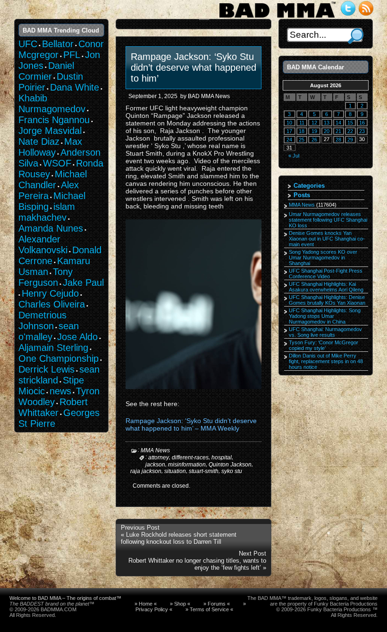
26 (314, 139)
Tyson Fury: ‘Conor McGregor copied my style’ (323, 345)
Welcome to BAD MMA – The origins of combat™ (65, 598)
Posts (302, 195)
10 (289, 122)
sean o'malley (48, 331)
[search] (355, 36)
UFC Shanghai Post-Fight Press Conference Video (325, 273)
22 (350, 131)
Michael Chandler (52, 179)
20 (326, 131)
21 (338, 131)
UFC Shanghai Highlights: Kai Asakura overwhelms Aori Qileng (326, 286)
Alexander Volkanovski (42, 244)
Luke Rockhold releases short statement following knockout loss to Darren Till (178, 538)
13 (326, 122)
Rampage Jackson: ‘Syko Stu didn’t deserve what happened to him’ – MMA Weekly (191, 424)
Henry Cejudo (50, 293)
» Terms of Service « (209, 609)
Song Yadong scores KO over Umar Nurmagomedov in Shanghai (323, 257)
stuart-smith (204, 471)
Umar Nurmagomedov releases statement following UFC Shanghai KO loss (328, 219)
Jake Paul (83, 282)
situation (175, 471)
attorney (158, 457)
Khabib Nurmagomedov (51, 103)
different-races (190, 457)
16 (362, 122)
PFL (71, 55)
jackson (155, 464)
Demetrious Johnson (42, 320)
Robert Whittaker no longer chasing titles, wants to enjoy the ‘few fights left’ (197, 564)
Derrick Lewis (46, 369)
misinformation (187, 464)
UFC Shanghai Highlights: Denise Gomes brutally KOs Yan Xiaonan (327, 300)
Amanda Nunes (50, 228)
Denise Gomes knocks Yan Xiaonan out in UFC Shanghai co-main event (327, 238)
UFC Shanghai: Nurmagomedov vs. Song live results (325, 332)
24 (289, 139)
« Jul (293, 155)
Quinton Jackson (230, 464)
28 (338, 139)
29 (350, 139)
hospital (221, 457)
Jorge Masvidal (50, 130)
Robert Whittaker (53, 407)
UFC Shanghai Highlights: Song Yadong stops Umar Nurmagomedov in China (325, 316)
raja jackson (145, 471)
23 (362, 131)
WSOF (57, 163)
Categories (309, 185)
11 (301, 122)
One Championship (58, 358)
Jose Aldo (77, 337)
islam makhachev (46, 212)
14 (338, 122)
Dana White (74, 87)
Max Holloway (50, 147)
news (60, 391)
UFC (27, 44)
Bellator (58, 44)
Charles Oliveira (51, 304)
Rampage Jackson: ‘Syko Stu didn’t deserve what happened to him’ (193, 67)
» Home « (146, 604)
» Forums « (216, 604)
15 (350, 122)
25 (301, 139)
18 (301, 131)
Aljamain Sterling (53, 347)
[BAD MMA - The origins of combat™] (277, 18)
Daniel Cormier (46, 71)
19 (314, 131)
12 (314, 122)
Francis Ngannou (54, 120)
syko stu (231, 471)
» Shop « (180, 604)
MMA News (155, 450)
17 (289, 131)
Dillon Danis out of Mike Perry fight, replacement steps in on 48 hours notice (326, 361)
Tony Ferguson (45, 277)
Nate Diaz (38, 141)
